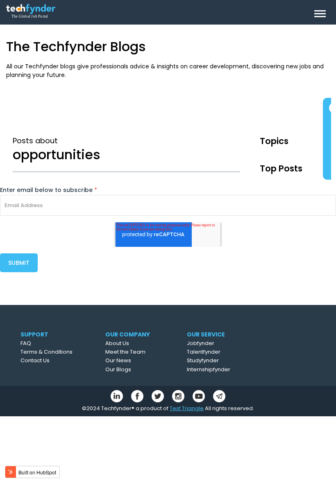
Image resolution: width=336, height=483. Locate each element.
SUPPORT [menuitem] (34, 334)
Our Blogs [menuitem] (118, 369)
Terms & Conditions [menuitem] (46, 352)
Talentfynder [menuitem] (203, 352)
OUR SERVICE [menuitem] (206, 334)
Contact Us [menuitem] (35, 360)
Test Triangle (187, 408)
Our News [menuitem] (118, 360)
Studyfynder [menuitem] (203, 360)
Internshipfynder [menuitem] (208, 369)
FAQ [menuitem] (25, 343)
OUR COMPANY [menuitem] (127, 334)
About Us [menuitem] (117, 343)
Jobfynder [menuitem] (200, 343)
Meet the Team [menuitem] (125, 352)
